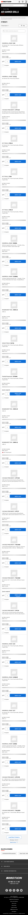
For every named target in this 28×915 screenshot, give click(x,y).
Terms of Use (14, 903)
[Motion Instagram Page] (10, 890)
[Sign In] (19, 2)
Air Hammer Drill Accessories (9, 853)
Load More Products (14, 837)
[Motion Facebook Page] (6, 890)
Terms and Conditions (14, 901)
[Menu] (26, 2)
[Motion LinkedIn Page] (14, 890)
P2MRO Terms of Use (14, 909)
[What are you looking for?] (25, 5)
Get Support (14, 911)
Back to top (13, 842)
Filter (24, 25)
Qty (3, 61)
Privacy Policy (14, 905)
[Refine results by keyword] (4, 31)
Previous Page (6, 9)
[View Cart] (23, 2)
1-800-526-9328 (14, 883)
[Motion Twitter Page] (17, 890)
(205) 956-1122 (16, 897)
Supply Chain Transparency (14, 899)
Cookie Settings (14, 907)
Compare (6, 65)
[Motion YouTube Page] (21, 890)
